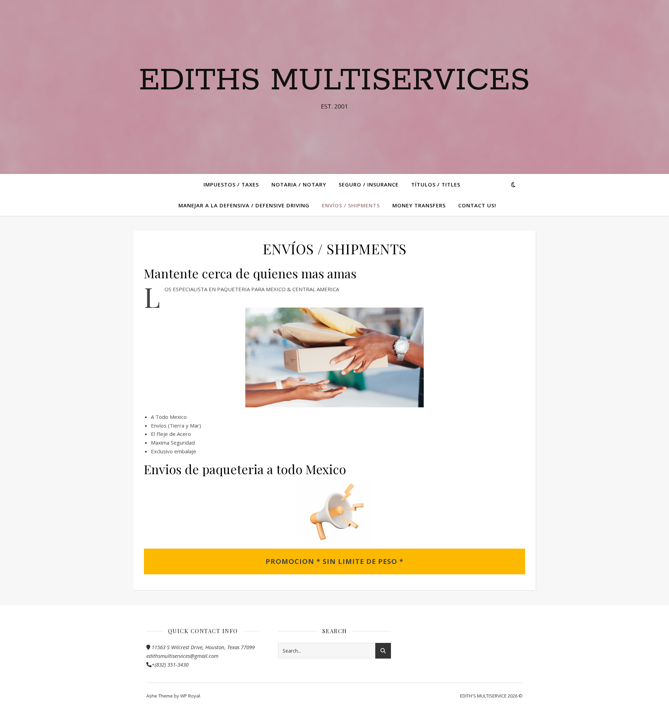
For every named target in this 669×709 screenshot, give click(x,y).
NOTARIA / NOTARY (298, 184)
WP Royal (190, 696)
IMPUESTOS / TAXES (231, 184)
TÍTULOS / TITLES (435, 184)
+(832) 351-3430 (170, 664)
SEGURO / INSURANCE (369, 184)
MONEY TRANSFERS (419, 205)
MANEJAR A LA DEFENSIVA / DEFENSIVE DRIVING (243, 205)
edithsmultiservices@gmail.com (182, 655)
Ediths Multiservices (334, 80)
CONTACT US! (477, 205)
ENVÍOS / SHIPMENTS (351, 205)
